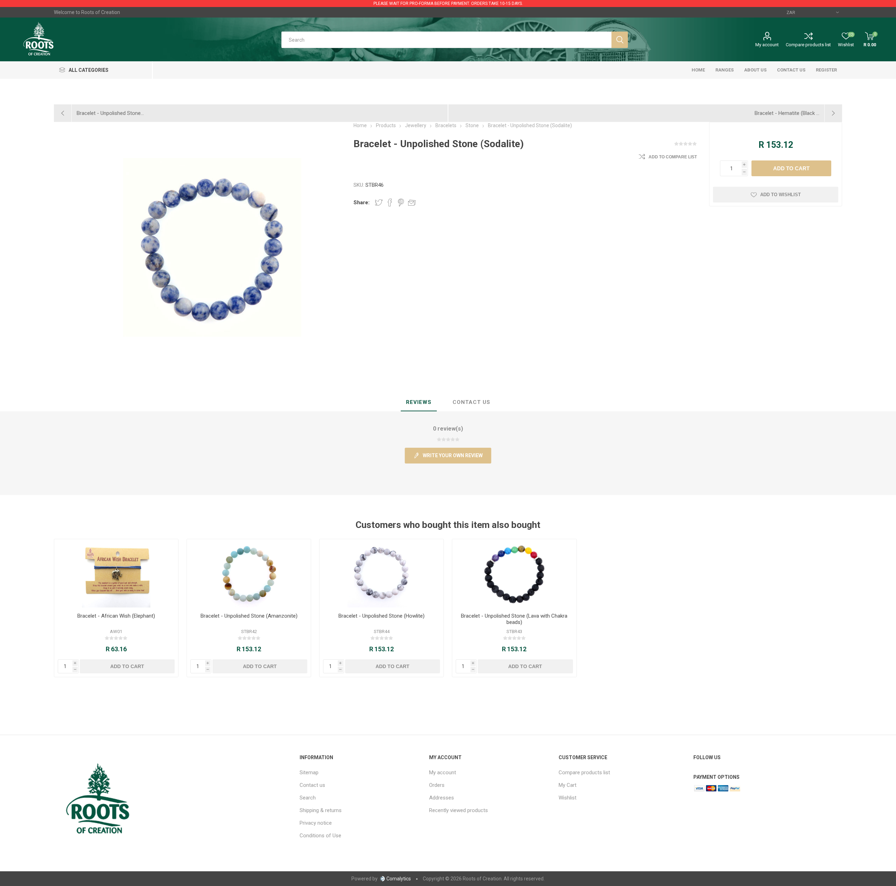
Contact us (312, 785)
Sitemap (309, 772)
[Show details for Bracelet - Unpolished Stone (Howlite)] (382, 573)
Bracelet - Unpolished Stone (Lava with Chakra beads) (514, 619)
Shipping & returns (321, 810)
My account (767, 44)
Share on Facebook (390, 202)
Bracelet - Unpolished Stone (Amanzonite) (249, 616)
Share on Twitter (379, 202)
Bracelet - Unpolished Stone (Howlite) (381, 616)
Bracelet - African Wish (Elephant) (116, 616)
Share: (362, 202)
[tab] (419, 402)
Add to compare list (673, 156)
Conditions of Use (320, 835)
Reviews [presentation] (419, 402)
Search (308, 798)
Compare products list (808, 44)
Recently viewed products (458, 810)
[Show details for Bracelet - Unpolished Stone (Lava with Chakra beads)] (514, 573)
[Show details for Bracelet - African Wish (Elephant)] (116, 573)
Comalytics (398, 878)
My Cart (567, 785)
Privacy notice (316, 823)
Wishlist (567, 798)
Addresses (441, 798)
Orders (436, 785)
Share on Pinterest (401, 202)
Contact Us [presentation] (471, 402)
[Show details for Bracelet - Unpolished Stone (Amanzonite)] (249, 573)
